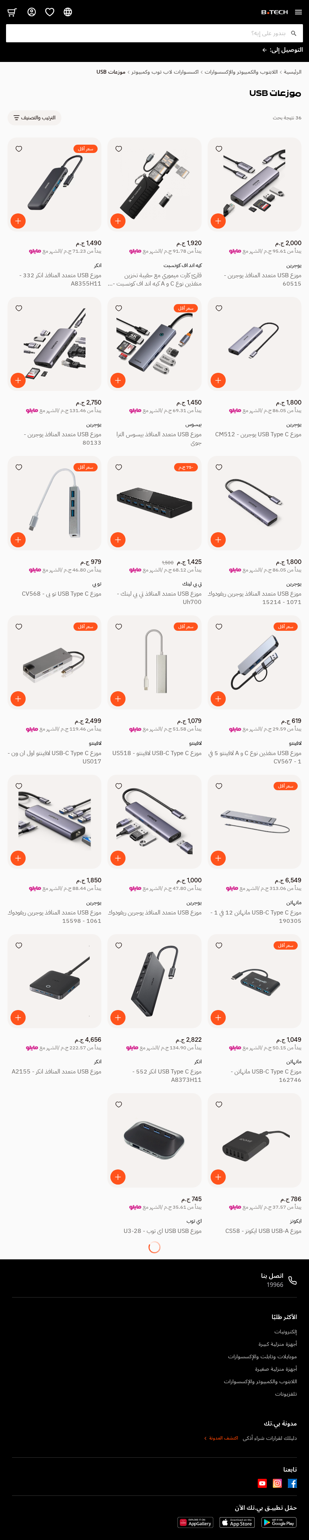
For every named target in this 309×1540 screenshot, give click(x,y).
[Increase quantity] (218, 221)
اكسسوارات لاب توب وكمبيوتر (165, 72)
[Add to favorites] (218, 148)
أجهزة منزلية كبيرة (278, 1344)
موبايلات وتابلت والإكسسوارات (262, 1357)
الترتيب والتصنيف (38, 118)
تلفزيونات (286, 1394)
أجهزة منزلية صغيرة (276, 1369)
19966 (274, 1285)
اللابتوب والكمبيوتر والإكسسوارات (241, 72)
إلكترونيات (285, 1332)
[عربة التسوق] (12, 12)
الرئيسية (292, 72)
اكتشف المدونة (223, 1438)
